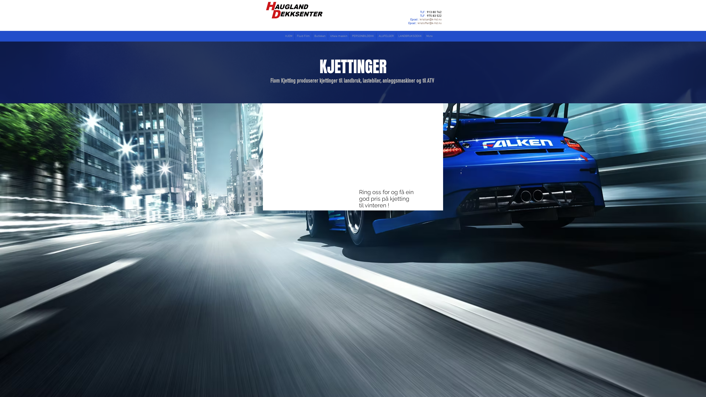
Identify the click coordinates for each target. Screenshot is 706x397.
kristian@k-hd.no (431, 20)
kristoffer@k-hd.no (430, 23)
